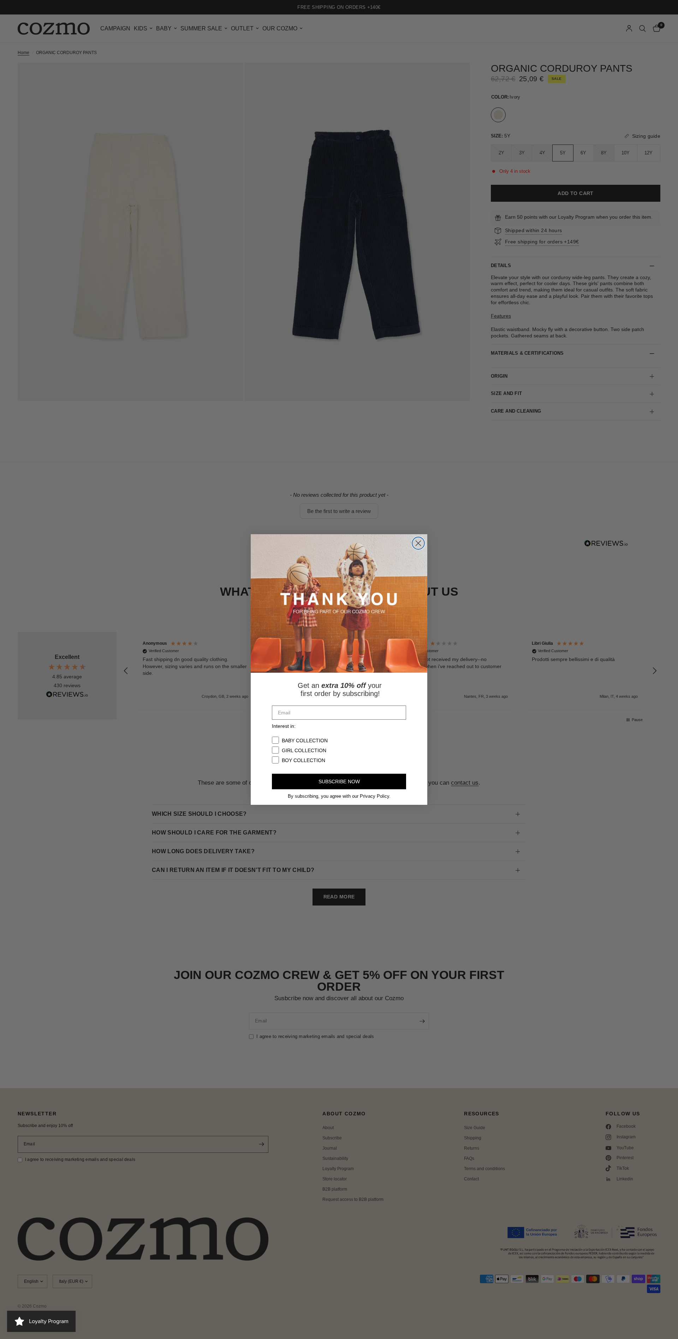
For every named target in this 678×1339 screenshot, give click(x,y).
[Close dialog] (418, 543)
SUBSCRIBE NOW (339, 781)
